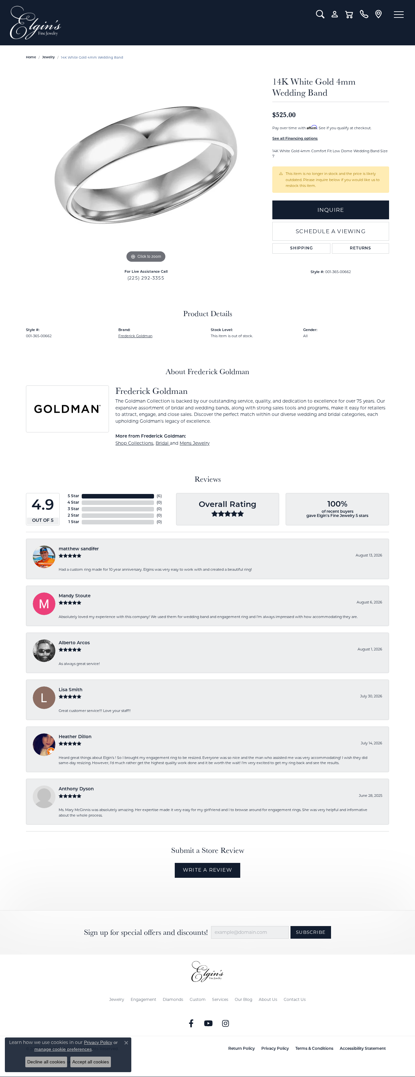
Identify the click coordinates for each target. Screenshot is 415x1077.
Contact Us (295, 999)
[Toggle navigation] (399, 14)
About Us (268, 999)
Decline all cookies (46, 1061)
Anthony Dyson (76, 789)
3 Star (73, 509)
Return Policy (241, 1049)
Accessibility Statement (363, 1049)
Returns (360, 248)
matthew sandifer (79, 549)
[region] (146, 167)
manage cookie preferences (63, 1049)
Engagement (143, 999)
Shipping (301, 248)
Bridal (163, 443)
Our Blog (243, 999)
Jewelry (116, 999)
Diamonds (173, 999)
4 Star (73, 503)
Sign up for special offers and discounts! (146, 932)
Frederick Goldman (135, 336)
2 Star (73, 516)
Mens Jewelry (194, 443)
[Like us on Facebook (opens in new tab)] (191, 1023)
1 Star (73, 522)
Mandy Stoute (74, 596)
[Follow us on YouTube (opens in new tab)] (208, 1023)
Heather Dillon (75, 737)
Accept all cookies (90, 1061)
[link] (364, 14)
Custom (198, 999)
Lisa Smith (70, 690)
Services (220, 999)
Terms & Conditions (314, 1049)
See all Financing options (295, 139)
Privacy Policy (275, 1049)
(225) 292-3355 (145, 278)
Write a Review (207, 870)
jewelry (48, 57)
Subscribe (311, 932)
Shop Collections (134, 443)
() (159, 496)
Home (31, 57)
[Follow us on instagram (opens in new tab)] (225, 1023)
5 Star (73, 496)
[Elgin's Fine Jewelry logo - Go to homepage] (158, 22)
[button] (320, 14)
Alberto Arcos (74, 643)
